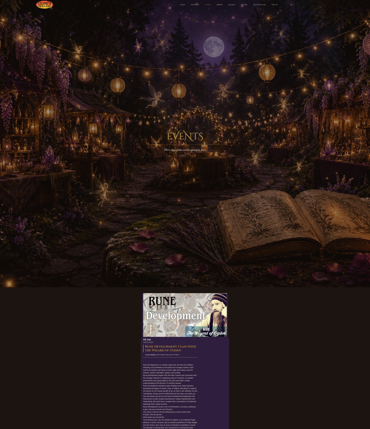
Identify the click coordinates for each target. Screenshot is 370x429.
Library (220, 5)
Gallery (244, 5)
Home (182, 5)
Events (208, 5)
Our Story (195, 5)
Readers (231, 5)
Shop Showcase (259, 5)
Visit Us (275, 5)
